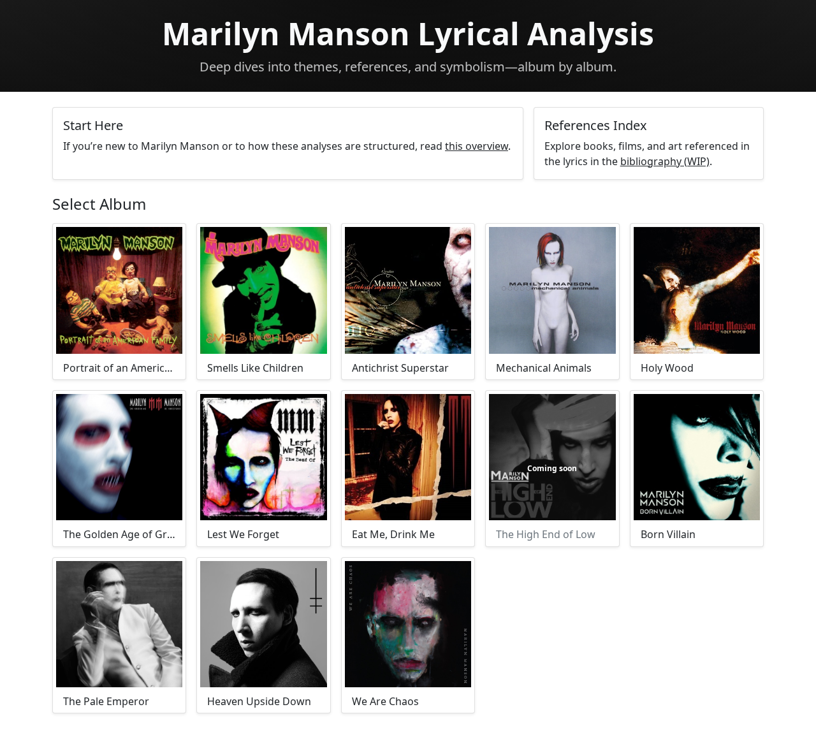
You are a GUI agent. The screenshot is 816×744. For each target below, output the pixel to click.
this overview (476, 146)
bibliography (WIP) (665, 161)
